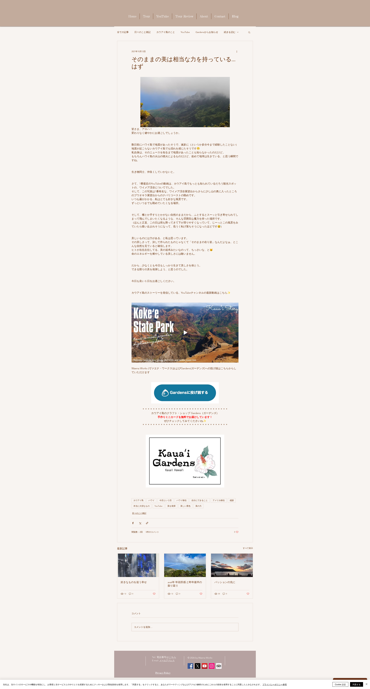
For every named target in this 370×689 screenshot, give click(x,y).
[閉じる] (366, 684)
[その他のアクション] (236, 51)
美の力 (198, 506)
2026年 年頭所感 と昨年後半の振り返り (185, 584)
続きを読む (229, 32)
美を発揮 (171, 506)
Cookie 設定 (340, 684)
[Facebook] (190, 666)
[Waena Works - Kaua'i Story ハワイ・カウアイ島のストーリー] (204, 666)
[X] (197, 666)
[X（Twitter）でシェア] (140, 523)
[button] (249, 32)
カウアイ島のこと (165, 32)
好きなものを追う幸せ (134, 582)
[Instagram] (211, 666)
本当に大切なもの (141, 506)
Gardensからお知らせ (207, 32)
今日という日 (165, 500)
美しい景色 (185, 506)
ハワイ (151, 500)
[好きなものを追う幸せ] (138, 565)
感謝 (232, 500)
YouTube (185, 32)
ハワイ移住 (181, 500)
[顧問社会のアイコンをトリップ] (219, 666)
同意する (357, 684)
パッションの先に (224, 582)
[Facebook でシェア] (133, 523)
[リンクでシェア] (147, 523)
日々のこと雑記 (142, 32)
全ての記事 (123, 32)
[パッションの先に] (232, 565)
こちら (172, 657)
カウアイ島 (138, 500)
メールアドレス (167, 660)
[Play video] (185, 333)
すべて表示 (248, 548)
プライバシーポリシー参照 (274, 684)
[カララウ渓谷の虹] (185, 565)
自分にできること (200, 500)
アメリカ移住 (219, 500)
